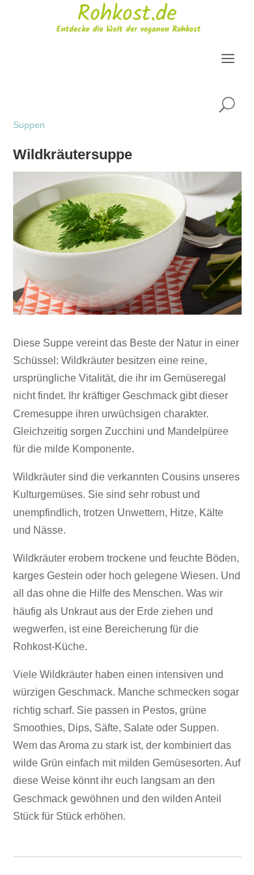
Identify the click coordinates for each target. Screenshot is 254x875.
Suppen (29, 125)
